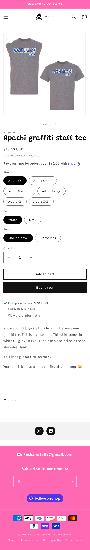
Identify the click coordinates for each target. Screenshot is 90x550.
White (12, 220)
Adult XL (15, 201)
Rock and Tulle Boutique (42, 534)
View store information (25, 315)
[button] (6, 17)
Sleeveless (48, 238)
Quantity (9, 248)
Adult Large (51, 191)
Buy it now (45, 287)
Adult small (42, 181)
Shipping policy (52, 540)
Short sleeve (18, 238)
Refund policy (74, 540)
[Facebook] (50, 431)
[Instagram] (39, 431)
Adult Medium (19, 191)
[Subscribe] (71, 481)
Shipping (8, 155)
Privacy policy (29, 540)
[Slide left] (35, 124)
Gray (32, 220)
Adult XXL (41, 201)
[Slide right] (55, 124)
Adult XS (15, 181)
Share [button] (13, 400)
